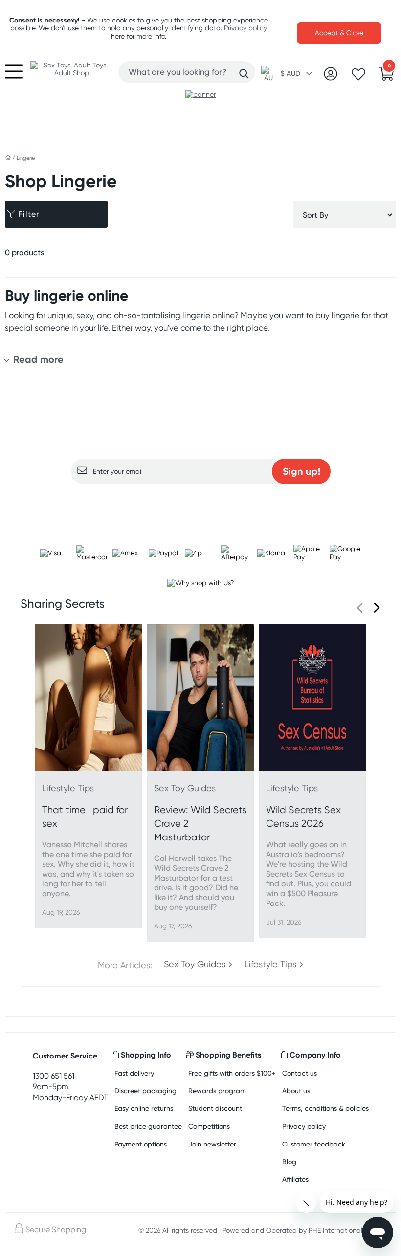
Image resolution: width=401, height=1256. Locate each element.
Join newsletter (212, 1144)
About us (296, 1090)
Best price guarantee (148, 1126)
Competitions (209, 1126)
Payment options (140, 1144)
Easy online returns (143, 1108)
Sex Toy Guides (194, 964)
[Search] (244, 73)
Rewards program (217, 1090)
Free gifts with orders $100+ (232, 1073)
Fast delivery (134, 1073)
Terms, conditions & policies (325, 1108)
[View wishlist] (358, 77)
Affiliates (295, 1179)
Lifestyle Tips (270, 964)
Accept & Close (339, 33)
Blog (289, 1161)
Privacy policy (245, 28)
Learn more (201, 503)
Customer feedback (313, 1144)
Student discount (215, 1108)
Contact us (299, 1073)
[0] (386, 77)
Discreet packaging (145, 1090)
